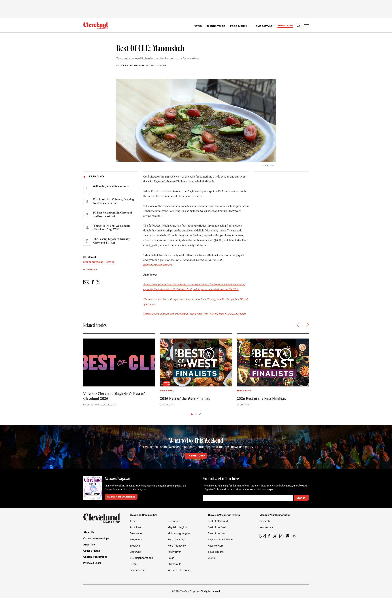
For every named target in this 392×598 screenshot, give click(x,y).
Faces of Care (216, 545)
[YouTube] (294, 536)
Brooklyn (135, 545)
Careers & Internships (96, 538)
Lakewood (173, 521)
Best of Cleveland (218, 521)
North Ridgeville (177, 545)
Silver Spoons (216, 551)
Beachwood (136, 533)
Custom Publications (95, 556)
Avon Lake (135, 527)
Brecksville (136, 539)
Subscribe (285, 25)
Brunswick (135, 551)
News (198, 26)
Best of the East (217, 527)
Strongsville (174, 564)
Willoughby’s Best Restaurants (110, 186)
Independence (138, 570)
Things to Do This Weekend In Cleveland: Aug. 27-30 (112, 228)
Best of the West (217, 533)
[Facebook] (269, 536)
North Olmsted (176, 539)
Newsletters (266, 527)
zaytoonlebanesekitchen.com (158, 265)
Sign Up (301, 498)
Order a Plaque (91, 550)
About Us (88, 532)
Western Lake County (180, 570)
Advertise (89, 544)
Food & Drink (239, 26)
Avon (133, 521)
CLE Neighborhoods (141, 558)
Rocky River (174, 551)
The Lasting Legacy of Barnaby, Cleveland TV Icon (111, 241)
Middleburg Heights (179, 533)
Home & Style (263, 26)
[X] (275, 536)
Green (133, 564)
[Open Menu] (306, 26)
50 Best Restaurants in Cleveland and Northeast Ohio (112, 214)
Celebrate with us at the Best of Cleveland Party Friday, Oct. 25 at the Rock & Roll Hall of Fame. (194, 314)
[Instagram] (281, 536)
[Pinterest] (287, 536)
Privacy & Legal (92, 563)
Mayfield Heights (177, 527)
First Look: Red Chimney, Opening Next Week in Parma (113, 201)
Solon (171, 558)
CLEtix (211, 558)
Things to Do (216, 26)
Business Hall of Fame (220, 539)
